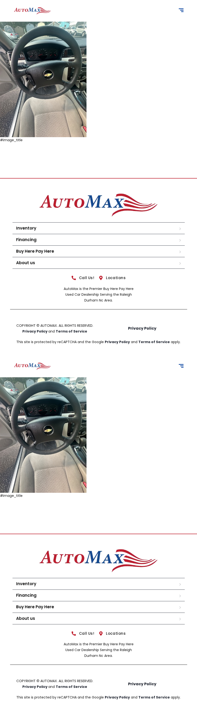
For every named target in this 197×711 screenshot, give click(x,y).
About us (25, 263)
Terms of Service (71, 331)
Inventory (26, 228)
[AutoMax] (32, 11)
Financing (26, 240)
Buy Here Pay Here (35, 251)
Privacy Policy (35, 331)
